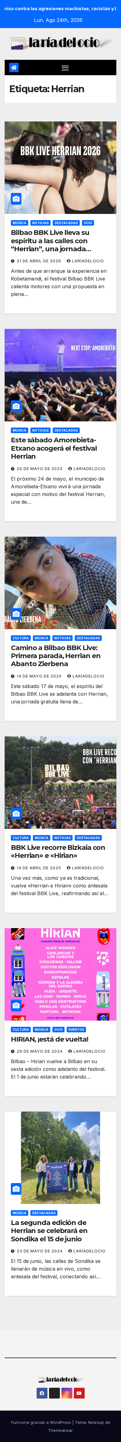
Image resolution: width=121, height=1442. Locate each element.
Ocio (88, 223)
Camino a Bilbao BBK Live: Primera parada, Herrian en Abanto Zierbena (55, 656)
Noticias (40, 223)
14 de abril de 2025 (39, 868)
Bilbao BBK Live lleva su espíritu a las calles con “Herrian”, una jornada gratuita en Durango (50, 244)
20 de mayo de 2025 (40, 468)
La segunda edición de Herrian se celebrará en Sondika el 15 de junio (49, 1231)
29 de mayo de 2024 (40, 1051)
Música (19, 223)
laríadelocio (88, 261)
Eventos (76, 1029)
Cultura (21, 638)
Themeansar (60, 1430)
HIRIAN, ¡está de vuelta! (49, 1039)
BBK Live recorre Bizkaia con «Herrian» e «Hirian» (58, 851)
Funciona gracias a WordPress (41, 1422)
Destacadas (66, 223)
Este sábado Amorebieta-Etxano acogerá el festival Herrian (53, 448)
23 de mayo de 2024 (40, 1251)
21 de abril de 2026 (39, 261)
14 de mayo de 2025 (40, 676)
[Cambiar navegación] (65, 67)
